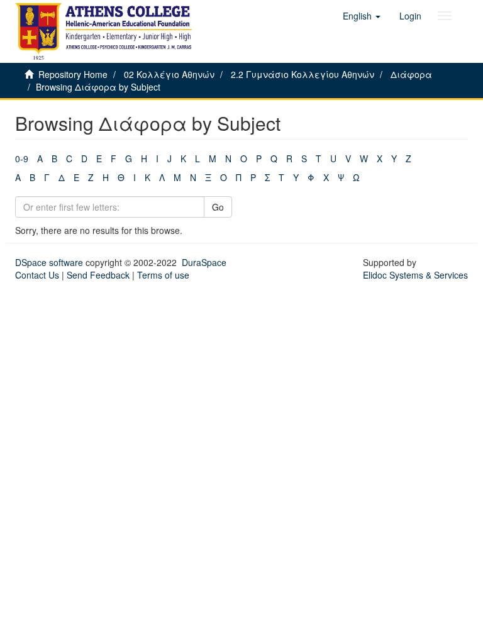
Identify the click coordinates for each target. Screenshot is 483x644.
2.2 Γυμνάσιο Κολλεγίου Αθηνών (302, 74)
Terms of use (163, 275)
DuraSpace (204, 262)
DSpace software (49, 262)
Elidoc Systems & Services (415, 275)
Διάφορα (411, 74)
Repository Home (73, 74)
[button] (361, 15)
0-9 (21, 158)
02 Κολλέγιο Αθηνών (169, 74)
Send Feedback (98, 275)
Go (218, 207)
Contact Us (37, 275)
